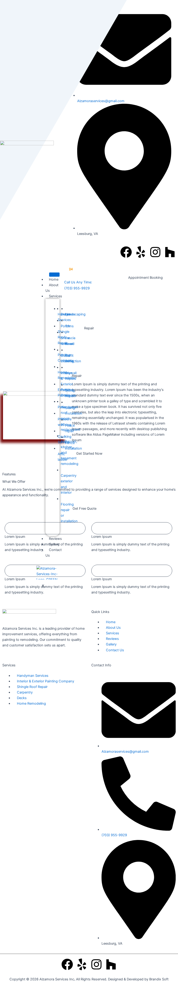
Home (53, 279)
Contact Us (53, 552)
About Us (51, 288)
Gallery (54, 544)
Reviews (55, 539)
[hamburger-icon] (54, 274)
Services (55, 296)
